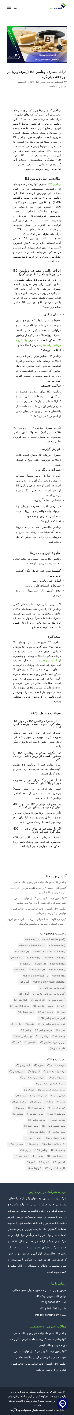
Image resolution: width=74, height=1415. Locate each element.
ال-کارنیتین (38, 1000)
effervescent (57, 945)
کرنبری (44, 1162)
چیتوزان (37, 1156)
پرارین (25, 1150)
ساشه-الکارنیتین (19, 1006)
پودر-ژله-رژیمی (23, 1036)
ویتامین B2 (54, 184)
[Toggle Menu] (9, 7)
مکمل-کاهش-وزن (55, 1138)
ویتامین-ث (42, 1036)
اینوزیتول (34, 1071)
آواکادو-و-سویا (56, 1000)
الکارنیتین (20, 1000)
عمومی (62, 86)
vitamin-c (58, 975)
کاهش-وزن (22, 1156)
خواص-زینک (57, 1095)
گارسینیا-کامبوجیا (55, 1168)
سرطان (35, 1101)
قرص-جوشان (26, 1012)
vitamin (19, 969)
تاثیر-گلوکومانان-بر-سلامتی (50, 1083)
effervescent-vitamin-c (32, 945)
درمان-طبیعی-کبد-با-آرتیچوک (31, 1095)
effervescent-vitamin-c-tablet (49, 951)
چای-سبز (30, 1042)
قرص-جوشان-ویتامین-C (52, 1018)
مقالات (53, 86)
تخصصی (21, 81)
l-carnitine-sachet (54, 957)
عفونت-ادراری (56, 1107)
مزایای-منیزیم (35, 1114)
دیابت (61, 1101)
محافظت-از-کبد (56, 1114)
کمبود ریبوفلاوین (48, 660)
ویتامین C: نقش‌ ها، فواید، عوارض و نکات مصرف (39, 881)
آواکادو (24, 993)
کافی (16, 1042)
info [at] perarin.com (47, 1314)
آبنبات (24, 981)
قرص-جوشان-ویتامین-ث (51, 1024)
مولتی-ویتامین (43, 1030)
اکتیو (61, 1006)
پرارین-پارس (56, 1156)
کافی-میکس (57, 1048)
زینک (49, 1101)
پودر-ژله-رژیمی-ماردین (52, 1042)
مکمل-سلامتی (56, 1132)
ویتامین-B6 (58, 1150)
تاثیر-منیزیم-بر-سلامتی (32, 1077)
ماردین (16, 1024)
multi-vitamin (57, 969)
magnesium (57, 963)
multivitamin (37, 969)
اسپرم (38, 1065)
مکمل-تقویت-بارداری (53, 1126)
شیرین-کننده (46, 1012)
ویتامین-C (58, 1036)
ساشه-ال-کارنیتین (43, 1006)
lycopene (16, 957)
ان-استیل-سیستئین (54, 1071)
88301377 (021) (51, 1302)
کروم (31, 1162)
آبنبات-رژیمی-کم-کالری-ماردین (48, 993)
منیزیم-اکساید (57, 1120)
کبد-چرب (59, 1162)
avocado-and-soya (53, 939)
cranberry (32, 939)
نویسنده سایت (55, 81)
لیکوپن (30, 1024)
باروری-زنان (16, 1071)
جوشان (29, 1089)
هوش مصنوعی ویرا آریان (24, 1409)
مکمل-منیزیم (37, 1132)
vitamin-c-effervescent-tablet (49, 981)
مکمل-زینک (31, 1126)
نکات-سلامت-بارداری (53, 1144)
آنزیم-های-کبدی (56, 1065)
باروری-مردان (57, 1077)
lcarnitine (33, 957)
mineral (25, 963)
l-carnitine (22, 951)
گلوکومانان (34, 1168)
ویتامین (26, 1030)
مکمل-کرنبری (32, 1138)
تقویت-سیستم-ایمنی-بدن (51, 1089)
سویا (61, 1012)
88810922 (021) (49, 1308)
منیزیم (60, 1030)
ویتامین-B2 (16, 1144)
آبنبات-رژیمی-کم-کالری (52, 988)
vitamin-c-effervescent (36, 975)
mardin (40, 963)
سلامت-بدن (19, 1101)
